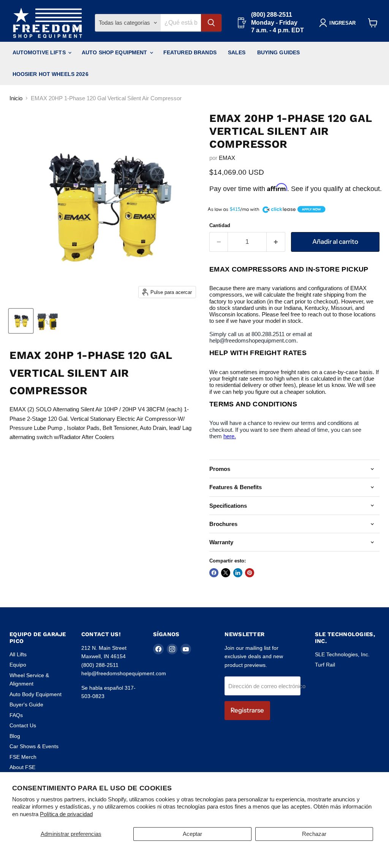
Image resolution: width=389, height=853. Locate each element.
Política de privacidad (66, 814)
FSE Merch (22, 757)
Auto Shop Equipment (115, 52)
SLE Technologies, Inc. (342, 654)
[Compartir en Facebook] (213, 572)
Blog (14, 736)
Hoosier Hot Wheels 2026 (51, 74)
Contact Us (22, 725)
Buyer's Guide (26, 704)
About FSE (22, 767)
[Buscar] (211, 23)
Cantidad (219, 225)
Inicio (15, 98)
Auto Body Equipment (35, 694)
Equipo (17, 665)
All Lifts (18, 654)
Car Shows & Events (34, 746)
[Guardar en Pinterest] (249, 572)
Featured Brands (190, 52)
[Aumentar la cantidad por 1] (276, 241)
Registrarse (247, 710)
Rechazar (314, 834)
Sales (237, 52)
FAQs (16, 715)
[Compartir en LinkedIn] (237, 572)
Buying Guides (278, 52)
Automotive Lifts (40, 52)
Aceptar (192, 834)
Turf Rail (325, 665)
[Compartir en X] (225, 572)
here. (229, 436)
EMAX (227, 158)
